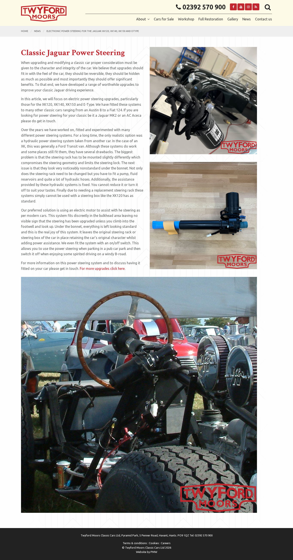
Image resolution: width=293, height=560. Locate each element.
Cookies (154, 543)
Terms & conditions (135, 543)
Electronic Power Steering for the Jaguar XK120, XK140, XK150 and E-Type (93, 31)
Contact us (263, 19)
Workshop (186, 19)
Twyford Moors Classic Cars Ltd (50, 13)
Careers (166, 543)
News (246, 19)
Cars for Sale (164, 19)
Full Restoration (210, 19)
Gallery (232, 19)
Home (24, 31)
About (141, 19)
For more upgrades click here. (102, 268)
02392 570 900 (203, 7)
